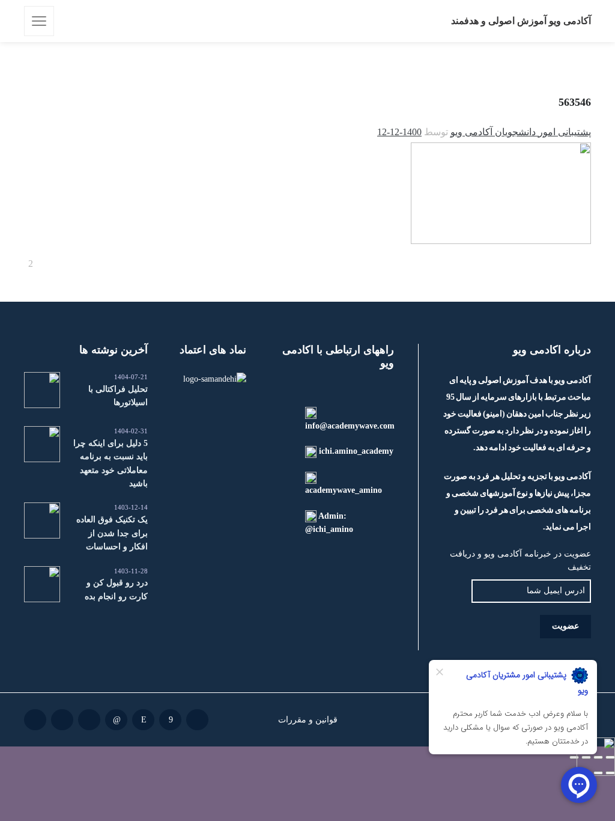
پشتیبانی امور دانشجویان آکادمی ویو (520, 132)
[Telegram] (89, 719)
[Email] (197, 719)
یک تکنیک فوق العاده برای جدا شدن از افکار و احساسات (112, 533)
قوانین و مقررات (308, 719)
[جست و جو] (71, 21)
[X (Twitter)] (62, 719)
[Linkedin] (116, 719)
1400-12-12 (399, 132)
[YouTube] (35, 719)
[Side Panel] (39, 21)
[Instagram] (143, 719)
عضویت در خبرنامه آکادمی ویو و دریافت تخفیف (520, 560)
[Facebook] (170, 719)
